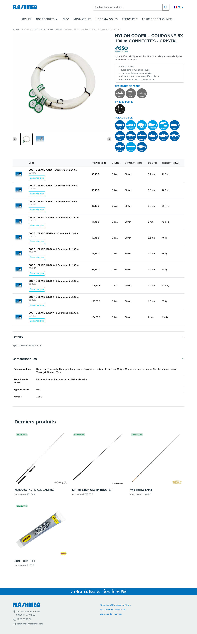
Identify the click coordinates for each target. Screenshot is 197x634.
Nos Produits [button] (45, 19)
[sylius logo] (25, 7)
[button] (26, 139)
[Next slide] (109, 139)
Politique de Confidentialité (113, 609)
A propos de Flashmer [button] (157, 19)
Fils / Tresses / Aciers (44, 29)
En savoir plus (37, 178)
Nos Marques (82, 19)
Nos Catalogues (107, 19)
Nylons (59, 29)
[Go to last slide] (15, 139)
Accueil (27, 19)
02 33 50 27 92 (23, 619)
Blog (65, 19)
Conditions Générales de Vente (115, 605)
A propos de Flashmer (111, 614)
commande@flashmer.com (30, 623)
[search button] (165, 7)
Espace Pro (129, 19)
